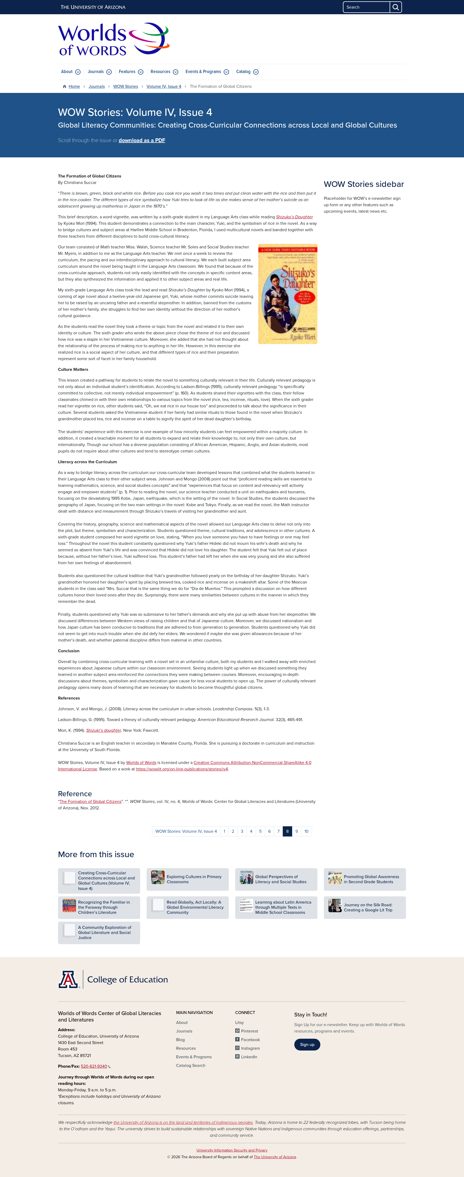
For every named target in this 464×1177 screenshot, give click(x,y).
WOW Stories (125, 86)
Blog (180, 1039)
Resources (160, 72)
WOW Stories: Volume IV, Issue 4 (186, 831)
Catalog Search (190, 1065)
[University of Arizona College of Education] (114, 979)
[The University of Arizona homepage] (93, 7)
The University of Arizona (275, 1157)
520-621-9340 (94, 1066)
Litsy (239, 1022)
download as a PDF (142, 140)
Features (127, 72)
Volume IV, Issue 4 (164, 86)
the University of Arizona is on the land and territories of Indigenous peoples (183, 1122)
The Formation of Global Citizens (90, 801)
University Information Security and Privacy (232, 1150)
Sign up (307, 1044)
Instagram (250, 1048)
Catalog (243, 72)
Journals (96, 72)
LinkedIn (249, 1057)
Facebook (250, 1039)
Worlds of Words (141, 762)
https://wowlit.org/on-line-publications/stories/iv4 (182, 769)
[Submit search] (396, 7)
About (67, 72)
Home (74, 86)
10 (307, 831)
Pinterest (249, 1031)
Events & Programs (203, 72)
